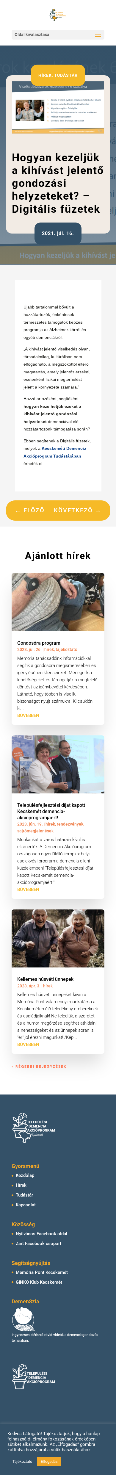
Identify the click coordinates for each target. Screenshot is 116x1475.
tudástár (66, 75)
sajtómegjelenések (35, 831)
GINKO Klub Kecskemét (39, 1282)
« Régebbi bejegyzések (39, 1066)
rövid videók (54, 1335)
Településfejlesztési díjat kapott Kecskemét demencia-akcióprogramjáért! (51, 811)
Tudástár (24, 1195)
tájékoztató (66, 649)
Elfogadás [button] (49, 1461)
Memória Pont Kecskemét (42, 1272)
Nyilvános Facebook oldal (41, 1233)
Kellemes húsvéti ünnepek (45, 979)
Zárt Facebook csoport (38, 1243)
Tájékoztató (22, 1461)
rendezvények (70, 824)
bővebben (28, 715)
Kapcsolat (26, 1205)
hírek (45, 75)
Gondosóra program (38, 643)
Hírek (21, 1185)
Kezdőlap (25, 1175)
